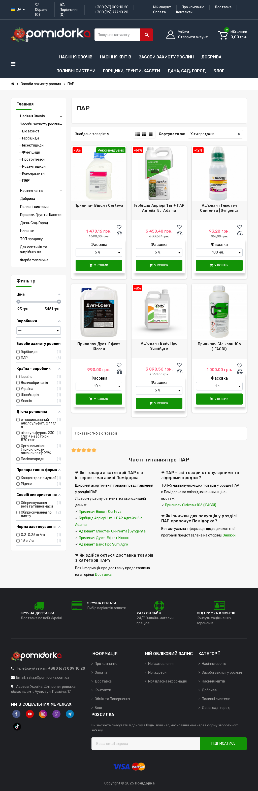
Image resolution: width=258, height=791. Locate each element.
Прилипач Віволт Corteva (99, 205)
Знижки (229, 535)
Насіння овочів (214, 664)
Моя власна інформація (167, 681)
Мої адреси (157, 672)
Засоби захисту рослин (222, 672)
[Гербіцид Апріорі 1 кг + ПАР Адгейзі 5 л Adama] (159, 173)
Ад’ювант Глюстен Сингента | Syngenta (219, 208)
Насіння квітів (213, 681)
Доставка (223, 7)
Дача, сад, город (216, 708)
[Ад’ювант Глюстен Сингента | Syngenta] (219, 173)
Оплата (159, 12)
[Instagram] (43, 714)
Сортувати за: (172, 134)
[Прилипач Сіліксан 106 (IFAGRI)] (219, 311)
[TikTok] (17, 727)
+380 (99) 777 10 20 (111, 12)
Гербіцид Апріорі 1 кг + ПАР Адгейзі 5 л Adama (159, 208)
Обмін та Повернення (112, 699)
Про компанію (193, 7)
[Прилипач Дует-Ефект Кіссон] (98, 311)
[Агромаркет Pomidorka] (50, 34)
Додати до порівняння (120, 234)
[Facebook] (16, 714)
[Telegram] (70, 714)
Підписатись (223, 743)
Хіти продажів (202, 134)
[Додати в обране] (119, 227)
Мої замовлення (161, 664)
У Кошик (98, 265)
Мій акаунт (162, 7)
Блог (99, 708)
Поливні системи (216, 699)
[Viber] (56, 714)
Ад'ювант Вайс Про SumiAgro (159, 346)
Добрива (209, 690)
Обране (41, 12)
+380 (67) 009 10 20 (111, 7)
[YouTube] (30, 714)
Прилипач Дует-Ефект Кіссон (98, 346)
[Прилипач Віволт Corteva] (98, 173)
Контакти (184, 12)
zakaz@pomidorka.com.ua (47, 677)
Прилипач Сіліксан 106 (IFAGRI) (219, 346)
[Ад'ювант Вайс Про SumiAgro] (159, 311)
